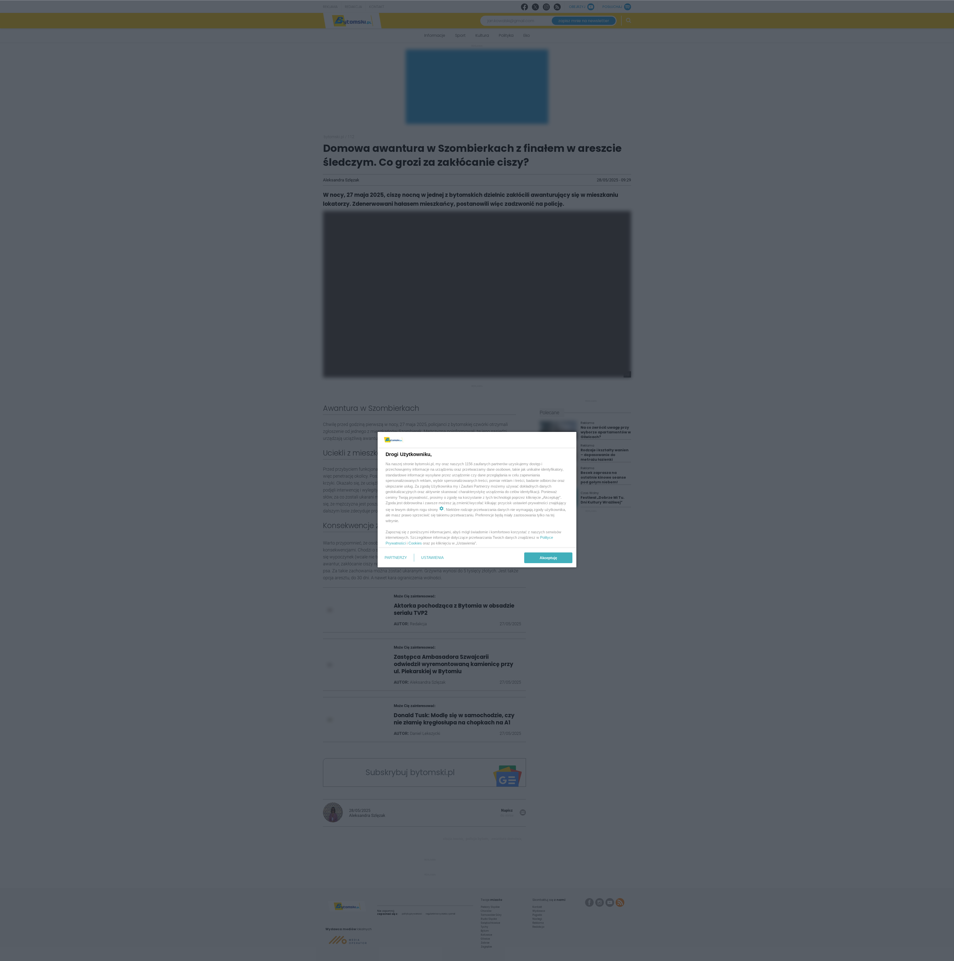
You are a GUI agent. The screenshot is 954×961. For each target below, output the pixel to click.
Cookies (415, 543)
